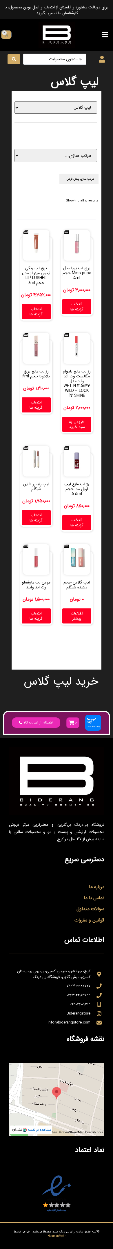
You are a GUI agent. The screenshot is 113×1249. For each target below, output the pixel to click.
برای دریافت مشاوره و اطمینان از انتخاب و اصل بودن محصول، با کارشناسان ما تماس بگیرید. (56, 10)
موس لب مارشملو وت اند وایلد (36, 584)
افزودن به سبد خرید (77, 424)
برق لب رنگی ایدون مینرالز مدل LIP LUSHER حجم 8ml (36, 275)
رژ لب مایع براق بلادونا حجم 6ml (36, 373)
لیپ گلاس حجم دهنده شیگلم (76, 584)
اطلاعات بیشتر (77, 616)
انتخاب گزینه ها (76, 306)
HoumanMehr (57, 1236)
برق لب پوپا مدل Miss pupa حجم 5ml (77, 273)
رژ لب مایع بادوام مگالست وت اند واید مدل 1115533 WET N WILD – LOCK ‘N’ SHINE (77, 383)
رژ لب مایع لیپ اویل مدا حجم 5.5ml (76, 489)
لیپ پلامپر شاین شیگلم (36, 486)
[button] (105, 35)
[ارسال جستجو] (14, 59)
